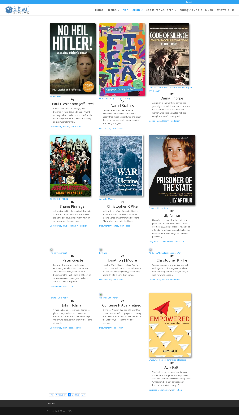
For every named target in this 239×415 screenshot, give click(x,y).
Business (153, 390)
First (51, 395)
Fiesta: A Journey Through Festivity (114, 98)
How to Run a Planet (59, 297)
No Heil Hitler (56, 96)
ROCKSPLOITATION (59, 199)
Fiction (111, 10)
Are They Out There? (108, 297)
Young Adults (189, 10)
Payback (103, 253)
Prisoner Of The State (158, 208)
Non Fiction (76, 126)
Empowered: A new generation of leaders (167, 360)
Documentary (56, 126)
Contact (189, 2)
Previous (59, 395)
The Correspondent (58, 253)
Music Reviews (215, 10)
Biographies (154, 241)
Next (77, 395)
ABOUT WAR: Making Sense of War (164, 253)
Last (83, 395)
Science (78, 327)
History (66, 126)
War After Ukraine (107, 199)
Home (99, 10)
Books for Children (160, 10)
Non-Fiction (131, 10)
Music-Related (69, 225)
